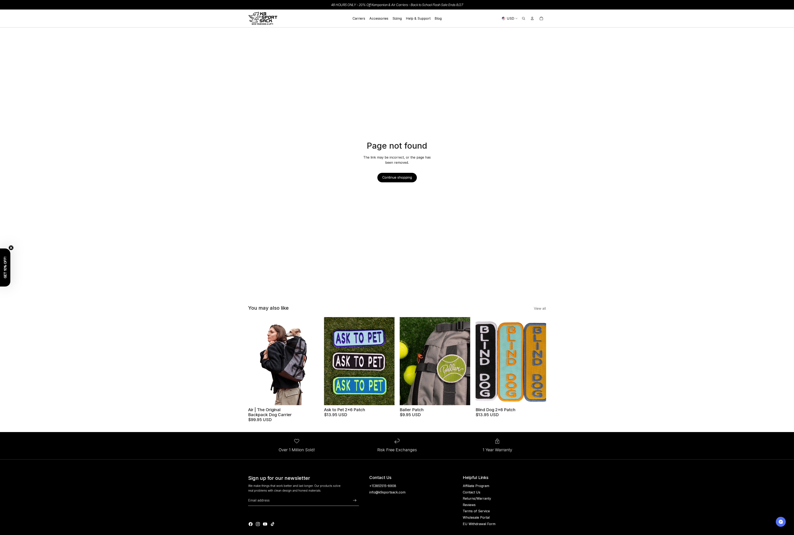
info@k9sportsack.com (387, 492)
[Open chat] (781, 522)
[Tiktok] (272, 524)
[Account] (532, 18)
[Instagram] (257, 524)
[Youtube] (265, 524)
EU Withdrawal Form (479, 524)
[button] (5, 267)
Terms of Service (476, 511)
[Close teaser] (11, 247)
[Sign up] (355, 500)
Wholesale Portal (476, 517)
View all (540, 308)
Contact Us (471, 492)
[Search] (523, 18)
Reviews (469, 505)
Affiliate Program (476, 486)
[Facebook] (250, 524)
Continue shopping (397, 177)
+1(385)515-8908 (382, 486)
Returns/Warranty (477, 498)
